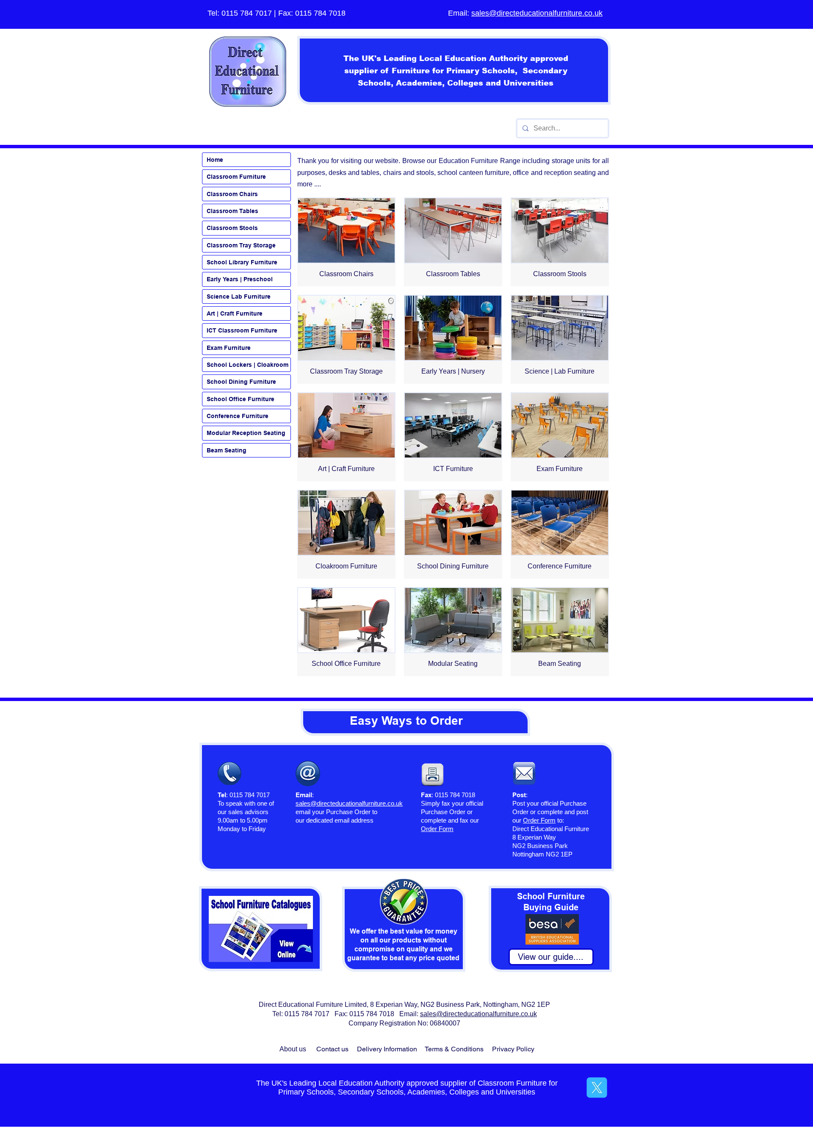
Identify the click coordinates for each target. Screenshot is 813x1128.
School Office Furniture (240, 399)
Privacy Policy (513, 1049)
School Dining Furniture (241, 381)
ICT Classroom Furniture (242, 330)
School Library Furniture (242, 262)
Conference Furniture (237, 416)
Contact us (332, 1049)
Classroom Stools (232, 227)
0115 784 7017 (246, 13)
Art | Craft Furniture (235, 313)
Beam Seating (226, 450)
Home (215, 159)
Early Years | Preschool (240, 279)
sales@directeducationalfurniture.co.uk (537, 13)
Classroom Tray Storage (241, 245)
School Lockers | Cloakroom (247, 364)
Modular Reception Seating (246, 433)
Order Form (539, 820)
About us (292, 1049)
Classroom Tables (232, 211)
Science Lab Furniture (239, 296)
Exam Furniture (229, 347)
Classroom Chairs (232, 194)
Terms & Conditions (454, 1049)
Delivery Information (387, 1049)
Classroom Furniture (236, 176)
